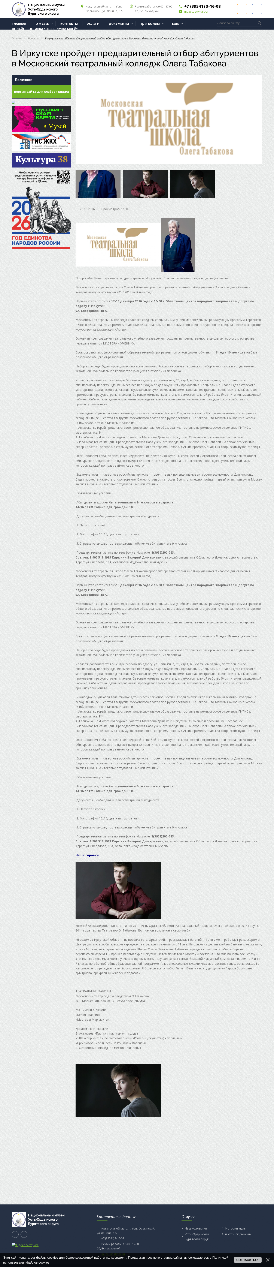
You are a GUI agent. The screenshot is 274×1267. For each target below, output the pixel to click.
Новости (33, 38)
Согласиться (247, 1260)
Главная (17, 38)
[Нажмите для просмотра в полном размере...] (118, 245)
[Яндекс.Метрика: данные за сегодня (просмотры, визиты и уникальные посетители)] (25, 1245)
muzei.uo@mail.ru (193, 11)
